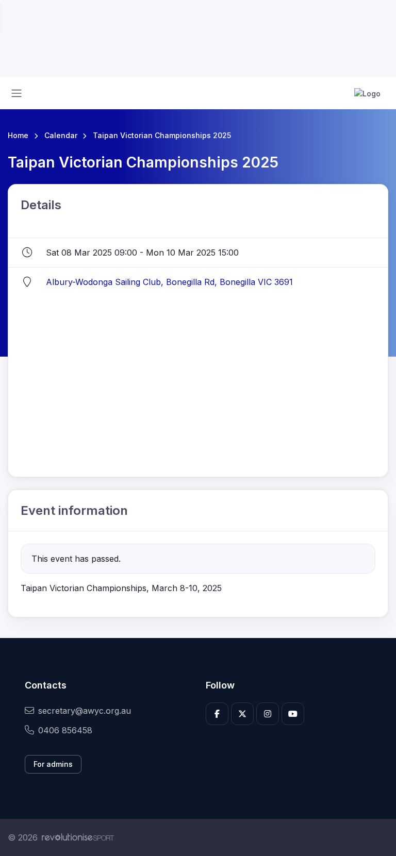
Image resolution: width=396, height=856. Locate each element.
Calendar (60, 135)
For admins (53, 764)
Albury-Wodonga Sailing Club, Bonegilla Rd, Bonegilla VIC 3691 (169, 282)
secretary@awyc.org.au (84, 711)
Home (18, 135)
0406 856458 (65, 730)
